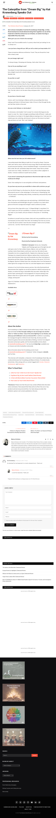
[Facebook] (3, 29)
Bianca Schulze (10, 16)
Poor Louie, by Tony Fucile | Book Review (22, 380)
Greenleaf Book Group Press (10, 414)
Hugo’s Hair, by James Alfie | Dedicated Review (13, 576)
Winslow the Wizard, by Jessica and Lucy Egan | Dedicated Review (18, 573)
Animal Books (13, 18)
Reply (51, 466)
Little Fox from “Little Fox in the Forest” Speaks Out (26, 373)
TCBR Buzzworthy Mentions (42, 807)
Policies (21, 807)
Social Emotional (38, 18)
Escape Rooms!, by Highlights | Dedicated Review (14, 570)
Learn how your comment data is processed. (31, 530)
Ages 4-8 (6, 18)
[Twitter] (3, 33)
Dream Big (28, 233)
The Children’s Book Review (15, 26)
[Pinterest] (3, 40)
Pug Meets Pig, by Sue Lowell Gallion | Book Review (26, 375)
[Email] (3, 44)
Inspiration (21, 414)
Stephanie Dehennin (8, 417)
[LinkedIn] (3, 37)
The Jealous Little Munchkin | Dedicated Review (14, 567)
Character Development (28, 412)
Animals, (41, 362)
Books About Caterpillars (15, 412)
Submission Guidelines (10, 807)
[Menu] (4, 2)
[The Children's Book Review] (28, 2)
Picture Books (29, 18)
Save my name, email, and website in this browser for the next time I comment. (24, 520)
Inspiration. (21, 364)
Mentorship (5, 791)
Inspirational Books (29, 414)
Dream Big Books (39, 412)
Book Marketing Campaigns (9, 785)
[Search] (52, 2)
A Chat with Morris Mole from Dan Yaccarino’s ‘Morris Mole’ (28, 378)
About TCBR (28, 809)
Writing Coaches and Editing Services (11, 788)
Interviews (21, 18)
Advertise (29, 807)
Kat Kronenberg (39, 414)
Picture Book (48, 414)
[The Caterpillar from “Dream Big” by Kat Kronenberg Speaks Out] (18, 21)
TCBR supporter (30, 591)
